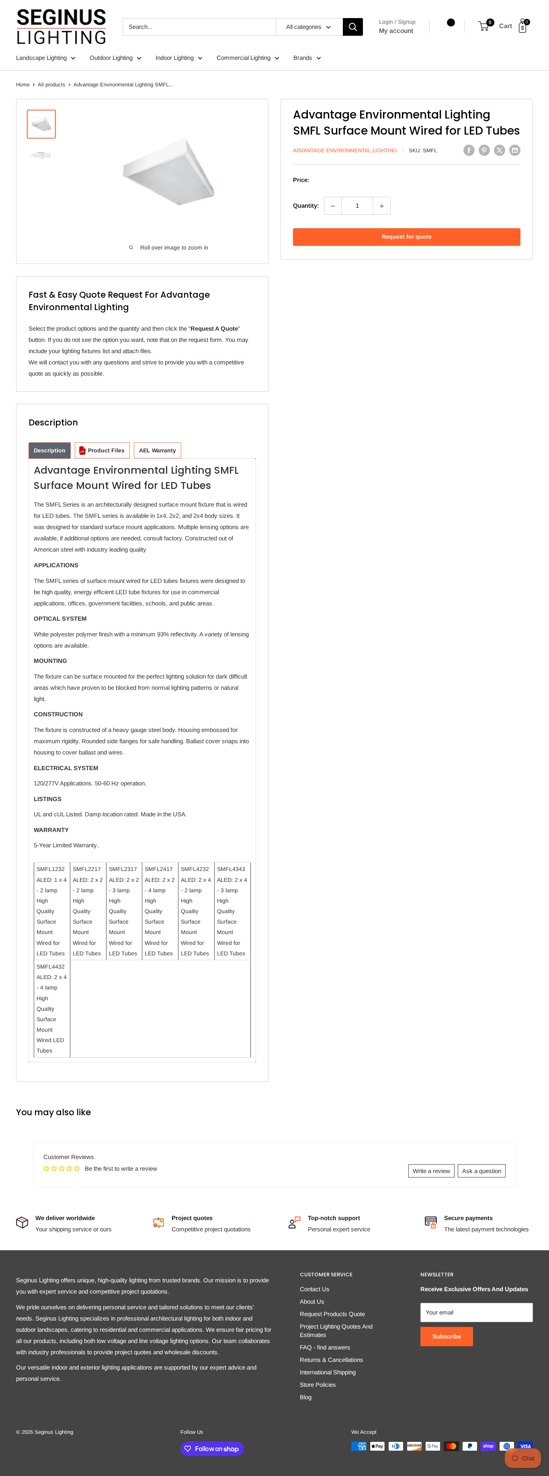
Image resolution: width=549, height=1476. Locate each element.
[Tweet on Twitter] (499, 150)
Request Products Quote (332, 1313)
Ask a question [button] (481, 1170)
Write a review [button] (431, 1170)
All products (52, 85)
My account (396, 30)
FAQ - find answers (325, 1347)
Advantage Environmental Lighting (345, 150)
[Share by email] (514, 150)
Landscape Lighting (41, 57)
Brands (302, 57)
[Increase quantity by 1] (381, 206)
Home (23, 85)
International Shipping (328, 1372)
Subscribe (446, 1336)
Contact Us (315, 1289)
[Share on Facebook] (469, 150)
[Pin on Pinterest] (484, 150)
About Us (312, 1301)
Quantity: (306, 205)
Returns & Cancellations (331, 1359)
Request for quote (407, 237)
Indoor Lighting (175, 57)
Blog (305, 1397)
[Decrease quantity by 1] (332, 206)
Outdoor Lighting (111, 57)
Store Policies (318, 1384)
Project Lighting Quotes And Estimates (336, 1330)
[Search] (353, 27)
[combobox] (199, 27)
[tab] (50, 450)
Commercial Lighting (243, 57)
